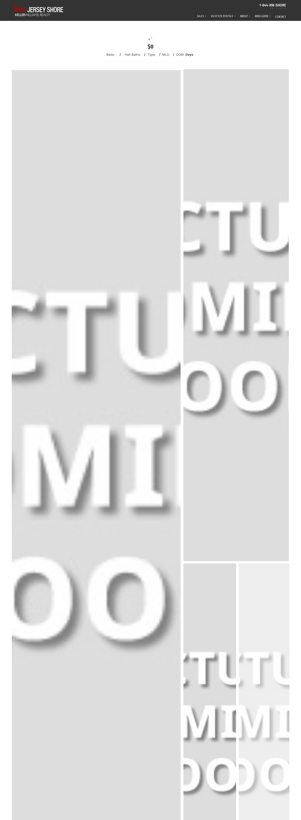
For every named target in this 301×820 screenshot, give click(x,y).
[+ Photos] (265, 727)
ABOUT (244, 16)
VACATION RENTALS (222, 16)
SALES (200, 16)
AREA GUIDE (261, 16)
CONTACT (280, 17)
